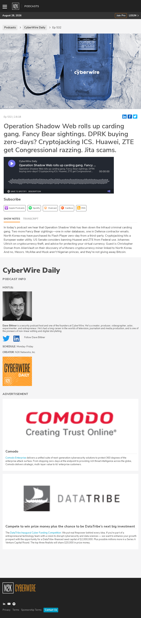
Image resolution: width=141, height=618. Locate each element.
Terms (15, 610)
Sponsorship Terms (31, 610)
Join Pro (121, 15)
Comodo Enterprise (16, 457)
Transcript (30, 218)
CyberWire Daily (31, 270)
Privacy (6, 610)
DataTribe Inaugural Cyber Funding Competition (35, 532)
